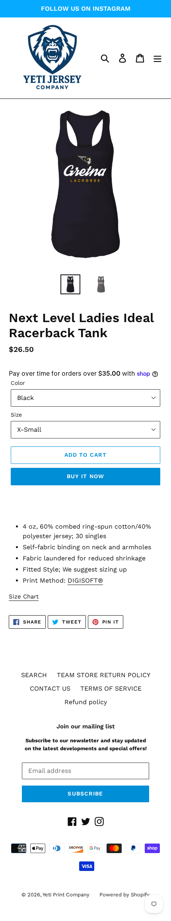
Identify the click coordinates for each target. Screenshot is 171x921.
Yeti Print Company (66, 895)
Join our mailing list (85, 726)
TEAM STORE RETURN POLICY (103, 675)
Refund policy (85, 702)
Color (18, 383)
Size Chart (24, 596)
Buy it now (85, 476)
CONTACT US (50, 688)
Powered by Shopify (124, 895)
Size (16, 414)
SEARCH (34, 675)
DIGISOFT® (85, 580)
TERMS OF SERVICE (111, 688)
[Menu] (157, 58)
